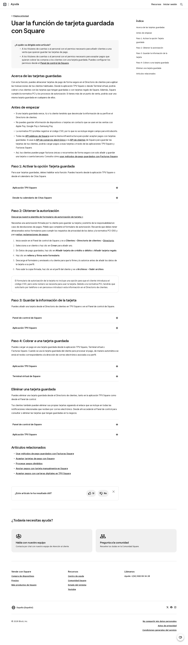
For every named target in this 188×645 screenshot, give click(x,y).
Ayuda (15, 4)
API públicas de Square (37, 136)
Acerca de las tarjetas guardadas (150, 27)
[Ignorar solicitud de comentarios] (113, 491)
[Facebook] (171, 607)
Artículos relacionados (146, 74)
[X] (167, 607)
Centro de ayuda (76, 576)
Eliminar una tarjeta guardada (148, 68)
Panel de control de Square (54, 63)
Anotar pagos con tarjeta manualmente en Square (42, 468)
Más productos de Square (23, 585)
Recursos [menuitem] (156, 4)
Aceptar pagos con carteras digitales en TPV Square (43, 473)
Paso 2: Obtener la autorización (149, 48)
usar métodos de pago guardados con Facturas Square (89, 156)
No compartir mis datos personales (160, 621)
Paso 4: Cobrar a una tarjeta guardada (152, 63)
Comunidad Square (77, 580)
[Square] (4, 4)
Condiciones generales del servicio (159, 630)
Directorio (108, 240)
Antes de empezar (144, 33)
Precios (15, 580)
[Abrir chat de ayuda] (180, 637)
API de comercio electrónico (51, 140)
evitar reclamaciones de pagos (32, 234)
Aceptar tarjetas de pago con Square (35, 458)
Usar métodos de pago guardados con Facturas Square (45, 453)
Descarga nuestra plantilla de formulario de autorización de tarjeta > (47, 217)
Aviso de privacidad (167, 626)
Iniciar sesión (170, 4)
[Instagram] (175, 607)
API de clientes (77, 140)
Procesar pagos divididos (29, 463)
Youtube (72, 589)
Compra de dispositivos (22, 576)
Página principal (21, 16)
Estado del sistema (77, 585)
